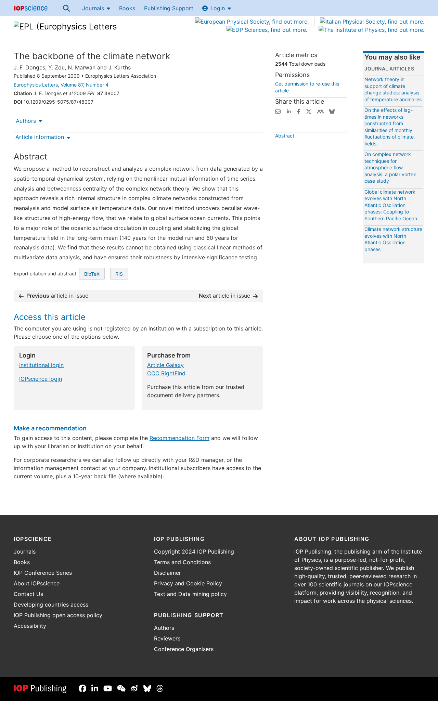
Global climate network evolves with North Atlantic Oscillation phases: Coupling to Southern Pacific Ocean (390, 205)
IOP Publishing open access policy (58, 615)
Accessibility (30, 625)
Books (127, 8)
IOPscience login (40, 378)
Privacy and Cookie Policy (188, 583)
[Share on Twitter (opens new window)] (308, 110)
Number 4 (97, 85)
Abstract (284, 136)
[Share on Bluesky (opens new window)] (332, 110)
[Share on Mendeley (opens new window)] (320, 110)
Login (217, 8)
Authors (26, 120)
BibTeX (92, 274)
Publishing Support (168, 8)
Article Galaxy (165, 365)
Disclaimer (167, 572)
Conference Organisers (184, 649)
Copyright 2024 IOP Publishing (194, 551)
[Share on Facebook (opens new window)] (298, 110)
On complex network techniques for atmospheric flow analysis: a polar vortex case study (390, 167)
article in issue (57, 295)
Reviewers (167, 638)
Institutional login (41, 365)
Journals (93, 8)
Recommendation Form (179, 437)
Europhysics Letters (36, 85)
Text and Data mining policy (190, 593)
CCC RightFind (166, 373)
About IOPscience (37, 583)
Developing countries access (51, 604)
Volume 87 (72, 85)
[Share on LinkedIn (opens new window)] (289, 110)
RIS (119, 274)
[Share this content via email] (278, 110)
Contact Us (28, 593)
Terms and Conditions (182, 562)
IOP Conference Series (43, 572)
